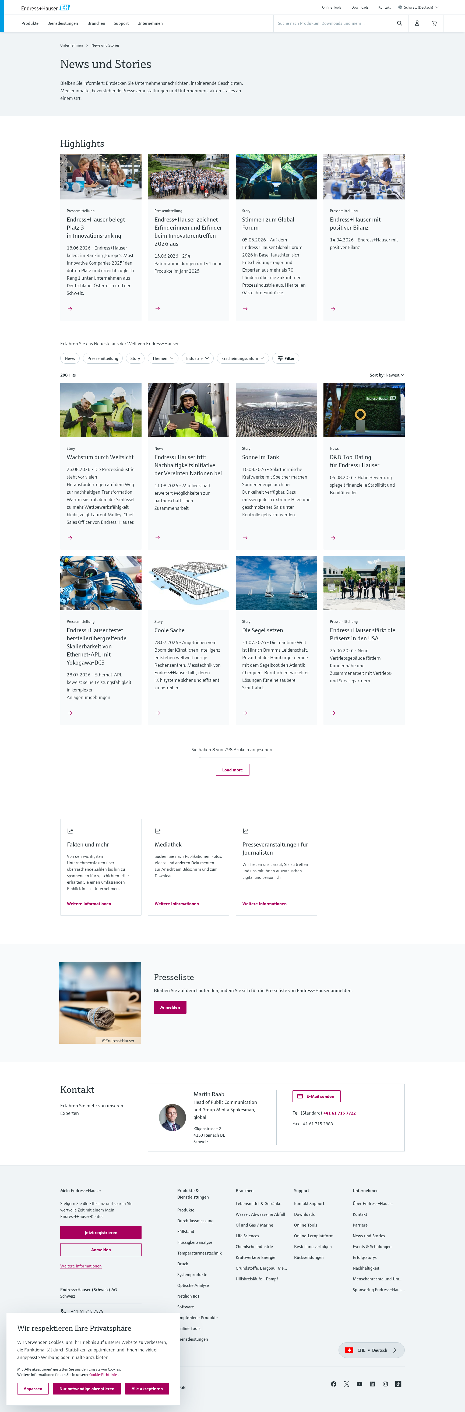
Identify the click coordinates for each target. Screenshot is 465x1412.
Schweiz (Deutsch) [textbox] (418, 7)
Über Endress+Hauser (373, 1203)
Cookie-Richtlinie (103, 1374)
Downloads (360, 7)
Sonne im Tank (260, 457)
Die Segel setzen (262, 630)
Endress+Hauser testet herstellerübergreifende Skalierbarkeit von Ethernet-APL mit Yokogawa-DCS (96, 646)
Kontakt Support (309, 1203)
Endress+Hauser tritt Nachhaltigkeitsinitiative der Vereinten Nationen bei (188, 465)
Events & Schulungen (372, 1246)
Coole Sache (169, 630)
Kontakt (384, 7)
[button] (232, 770)
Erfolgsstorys (365, 1257)
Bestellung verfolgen (313, 1246)
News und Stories (369, 1235)
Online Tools (331, 7)
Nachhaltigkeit (366, 1268)
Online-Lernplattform (313, 1235)
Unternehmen (71, 45)
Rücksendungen (309, 1257)
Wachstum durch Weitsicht (100, 457)
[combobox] (421, 7)
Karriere (360, 1225)
